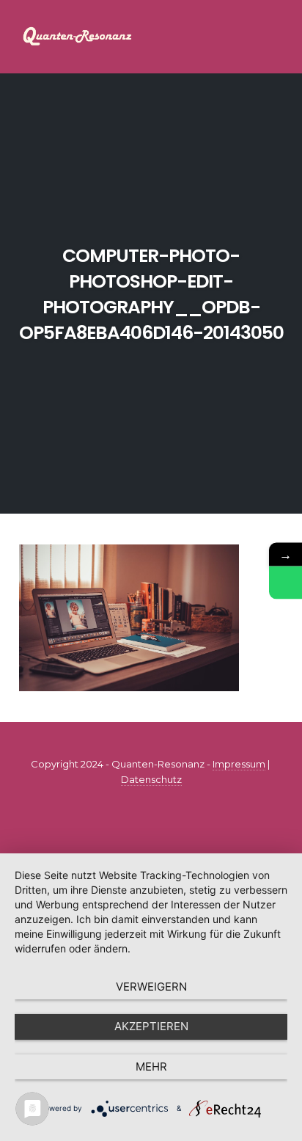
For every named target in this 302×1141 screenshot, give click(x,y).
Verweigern (151, 987)
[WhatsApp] (285, 582)
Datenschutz (151, 779)
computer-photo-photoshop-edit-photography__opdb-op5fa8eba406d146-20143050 (151, 294)
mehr (151, 1066)
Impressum (239, 764)
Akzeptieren (151, 1026)
